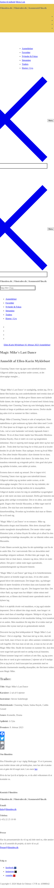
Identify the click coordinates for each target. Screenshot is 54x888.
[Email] (27, 743)
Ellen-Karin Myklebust (14, 345)
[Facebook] (27, 734)
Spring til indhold (7, 2)
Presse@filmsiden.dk (9, 847)
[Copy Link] (27, 747)
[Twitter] (27, 738)
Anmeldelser (44, 345)
